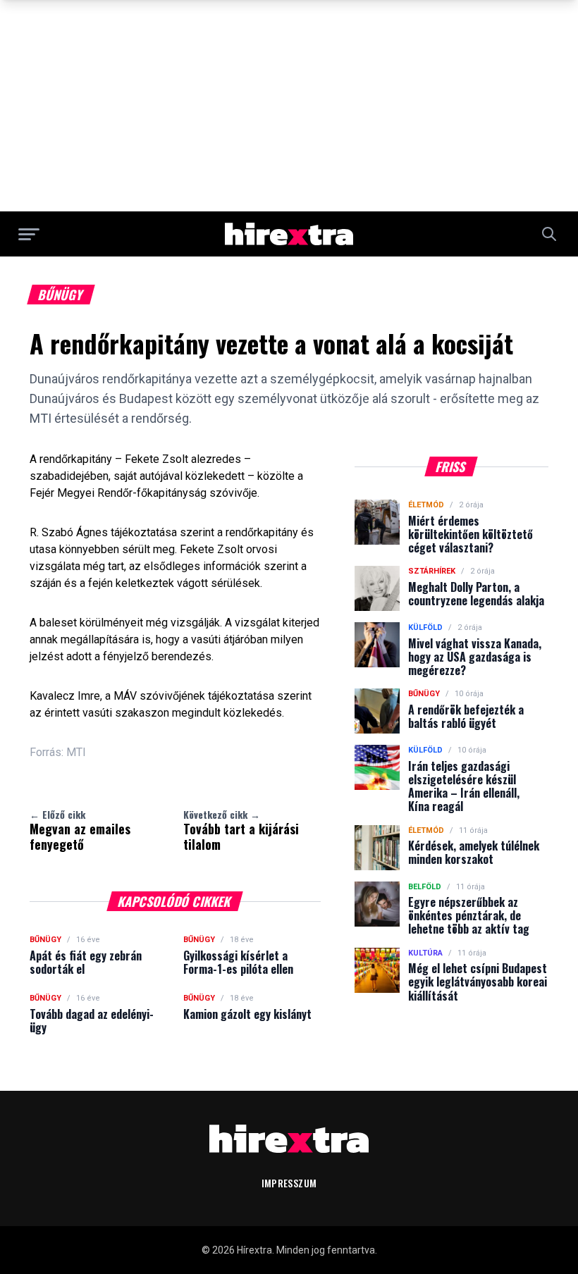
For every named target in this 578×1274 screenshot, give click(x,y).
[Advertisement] (289, 105)
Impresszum (289, 1182)
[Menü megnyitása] (29, 234)
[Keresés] (549, 234)
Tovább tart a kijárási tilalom (241, 830)
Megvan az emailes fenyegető (80, 830)
